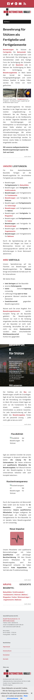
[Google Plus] (16, 3)
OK (21, 698)
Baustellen (13, 369)
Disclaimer (6, 655)
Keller (14, 597)
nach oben (27, 156)
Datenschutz (7, 651)
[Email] (20, 3)
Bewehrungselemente (11, 311)
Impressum (6, 647)
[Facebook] (8, 3)
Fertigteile (7, 52)
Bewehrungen (8, 49)
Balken (24, 594)
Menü (7, 21)
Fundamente (8, 594)
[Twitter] (12, 3)
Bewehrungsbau (19, 415)
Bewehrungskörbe (10, 72)
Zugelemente (8, 600)
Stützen (17, 594)
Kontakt (5, 659)
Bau (25, 392)
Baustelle (19, 65)
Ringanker (7, 597)
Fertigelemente (21, 99)
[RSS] (25, 3)
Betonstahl (21, 52)
